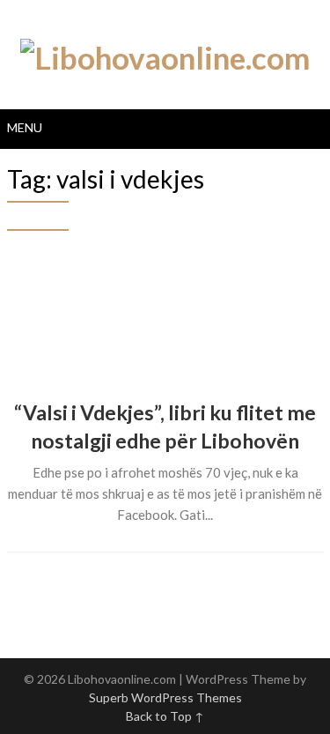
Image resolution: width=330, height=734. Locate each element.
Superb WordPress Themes (165, 697)
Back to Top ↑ (165, 715)
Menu (24, 127)
